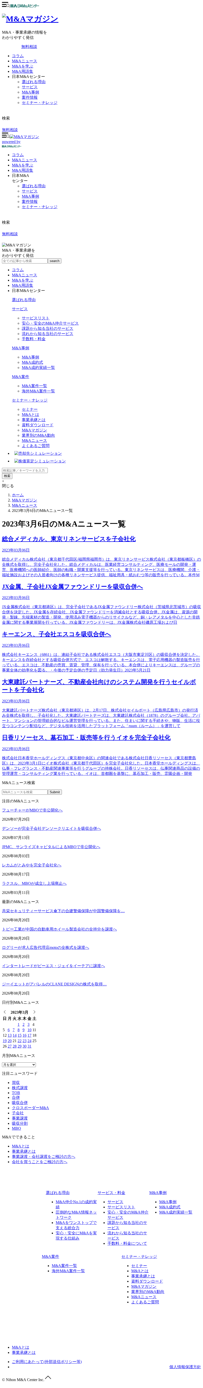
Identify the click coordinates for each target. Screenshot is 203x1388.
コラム (18, 56)
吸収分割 (20, 1123)
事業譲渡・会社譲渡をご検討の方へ (43, 1156)
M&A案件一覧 (34, 386)
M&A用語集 (22, 71)
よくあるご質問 (36, 446)
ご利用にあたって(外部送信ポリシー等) (47, 1362)
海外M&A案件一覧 (38, 391)
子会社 (18, 1113)
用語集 (22, 170)
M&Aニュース (24, 61)
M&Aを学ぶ (22, 66)
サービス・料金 (111, 1193)
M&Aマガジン (34, 430)
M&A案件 (20, 377)
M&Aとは (30, 414)
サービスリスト (36, 318)
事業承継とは (34, 420)
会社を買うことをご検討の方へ (39, 1162)
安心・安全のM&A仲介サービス (50, 323)
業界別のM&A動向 (38, 435)
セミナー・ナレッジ (39, 102)
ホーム (18, 495)
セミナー (30, 409)
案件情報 (30, 97)
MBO (16, 1128)
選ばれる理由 (34, 82)
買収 (16, 1082)
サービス (30, 87)
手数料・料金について (127, 1243)
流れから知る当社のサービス (47, 334)
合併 (16, 1097)
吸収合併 (20, 1103)
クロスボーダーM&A (30, 1108)
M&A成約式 (32, 362)
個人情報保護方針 (185, 1367)
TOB (16, 1093)
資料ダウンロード (37, 425)
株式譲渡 (20, 1088)
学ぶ (22, 165)
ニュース (24, 160)
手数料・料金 (34, 339)
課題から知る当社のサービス (47, 328)
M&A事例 (30, 92)
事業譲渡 (20, 1118)
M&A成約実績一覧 (38, 367)
